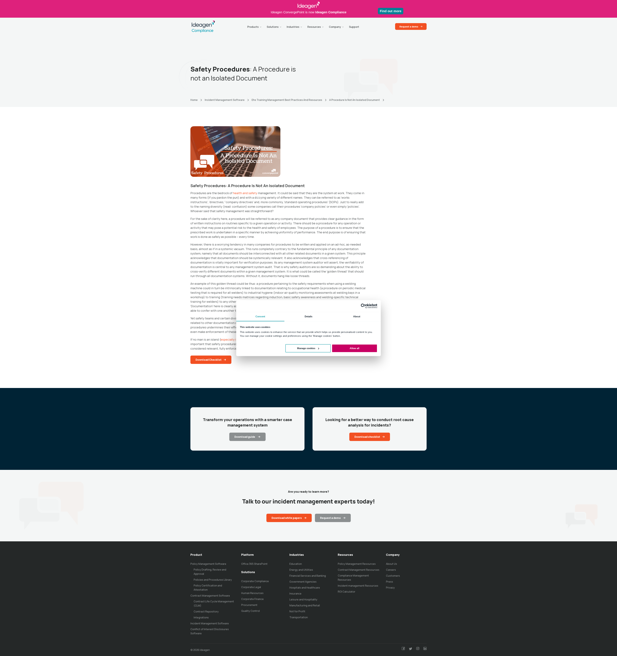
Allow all (354, 348)
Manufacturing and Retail (304, 605)
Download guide (245, 437)
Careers (391, 570)
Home (194, 100)
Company (335, 27)
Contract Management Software (210, 595)
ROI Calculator (346, 591)
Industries (293, 27)
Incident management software (225, 100)
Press (389, 581)
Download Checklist (208, 359)
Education (295, 564)
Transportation (298, 617)
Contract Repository (206, 611)
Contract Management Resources (358, 570)
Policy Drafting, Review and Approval (210, 572)
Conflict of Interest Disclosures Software (209, 631)
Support (354, 27)
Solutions (273, 27)
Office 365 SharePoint (254, 564)
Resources (314, 27)
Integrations (201, 617)
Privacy (390, 587)
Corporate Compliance (255, 581)
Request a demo (408, 26)
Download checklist (367, 437)
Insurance (295, 593)
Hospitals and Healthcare (304, 587)
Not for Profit (297, 611)
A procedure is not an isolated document (354, 100)
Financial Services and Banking (307, 575)
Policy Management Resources (357, 564)
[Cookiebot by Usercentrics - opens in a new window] (363, 306)
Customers (393, 575)
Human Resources (252, 593)
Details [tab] (309, 316)
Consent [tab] (260, 316)
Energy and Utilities (301, 570)
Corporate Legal (251, 587)
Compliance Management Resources (353, 577)
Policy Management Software (208, 564)
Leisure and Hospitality (303, 599)
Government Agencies (303, 581)
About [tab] (356, 316)
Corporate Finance (252, 599)
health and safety (245, 193)
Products (253, 27)
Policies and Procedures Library (213, 579)
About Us (391, 564)
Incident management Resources (358, 585)
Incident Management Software (209, 623)
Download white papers (287, 518)
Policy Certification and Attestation (208, 587)
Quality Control (250, 611)
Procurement (249, 605)
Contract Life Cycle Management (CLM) (214, 603)
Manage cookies (306, 348)
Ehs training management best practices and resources (287, 100)
